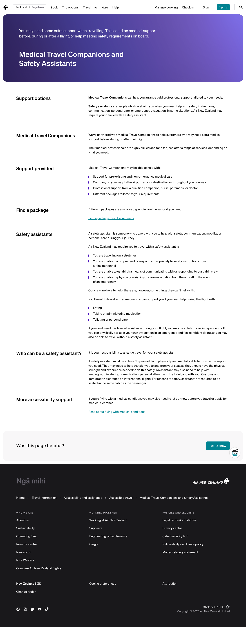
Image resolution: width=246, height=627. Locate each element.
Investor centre (26, 544)
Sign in (207, 7)
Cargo (93, 544)
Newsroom (23, 552)
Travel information (44, 498)
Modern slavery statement (180, 552)
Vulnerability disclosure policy (182, 544)
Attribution (169, 584)
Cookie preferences (102, 584)
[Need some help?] (237, 469)
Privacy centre (172, 528)
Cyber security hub (175, 536)
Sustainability (25, 528)
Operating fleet (26, 536)
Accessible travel (121, 498)
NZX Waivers (25, 560)
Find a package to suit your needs (111, 218)
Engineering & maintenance (108, 536)
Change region (26, 592)
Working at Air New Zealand (108, 520)
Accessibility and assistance (83, 498)
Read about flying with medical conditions (117, 412)
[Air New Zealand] (6, 7)
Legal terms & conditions (179, 520)
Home (20, 498)
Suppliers (95, 528)
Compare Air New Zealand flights (38, 568)
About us (22, 520)
